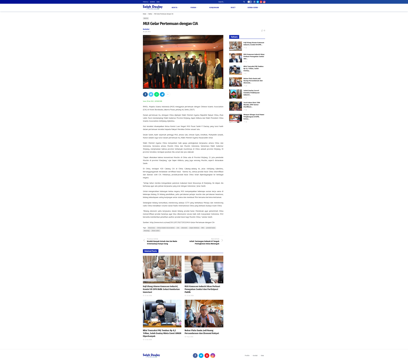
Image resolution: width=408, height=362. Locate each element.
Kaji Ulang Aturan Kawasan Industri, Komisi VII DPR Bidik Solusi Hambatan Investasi (161, 289)
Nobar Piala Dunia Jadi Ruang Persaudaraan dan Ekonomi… (253, 81)
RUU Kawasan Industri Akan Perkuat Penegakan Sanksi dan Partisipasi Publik (202, 289)
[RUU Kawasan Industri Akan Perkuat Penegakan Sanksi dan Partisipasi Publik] (204, 269)
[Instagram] (264, 2)
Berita (146, 18)
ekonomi (184, 228)
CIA (178, 228)
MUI (203, 228)
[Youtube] (261, 2)
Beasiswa (151, 228)
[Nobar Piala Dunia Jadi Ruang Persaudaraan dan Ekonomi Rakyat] (204, 313)
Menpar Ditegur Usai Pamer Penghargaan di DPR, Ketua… (254, 117)
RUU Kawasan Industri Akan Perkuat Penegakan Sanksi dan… (254, 56)
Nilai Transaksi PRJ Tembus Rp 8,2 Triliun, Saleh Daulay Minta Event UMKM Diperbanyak (162, 333)
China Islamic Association (165, 228)
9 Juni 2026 (190, 337)
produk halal (210, 228)
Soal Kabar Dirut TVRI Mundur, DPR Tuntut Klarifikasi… (252, 105)
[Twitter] (257, 2)
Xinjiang (146, 230)
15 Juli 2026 (148, 340)
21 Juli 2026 (148, 295)
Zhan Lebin (155, 230)
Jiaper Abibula (194, 228)
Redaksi (146, 29)
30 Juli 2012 (147, 32)
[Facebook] (254, 2)
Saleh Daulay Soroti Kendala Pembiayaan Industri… (252, 93)
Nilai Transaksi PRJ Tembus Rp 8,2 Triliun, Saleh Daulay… (254, 68)
